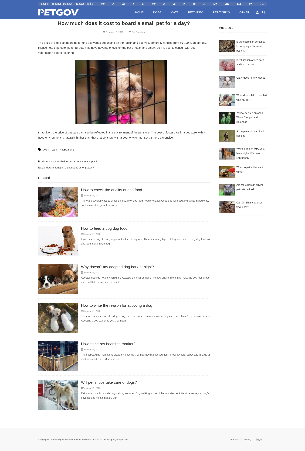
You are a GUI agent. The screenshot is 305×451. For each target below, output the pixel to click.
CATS (175, 12)
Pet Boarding (67, 149)
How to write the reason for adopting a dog (116, 305)
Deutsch (67, 3)
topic (54, 149)
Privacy (247, 439)
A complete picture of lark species (250, 133)
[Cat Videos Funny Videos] (227, 82)
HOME (139, 12)
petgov (54, 439)
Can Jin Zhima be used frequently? (249, 204)
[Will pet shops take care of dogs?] (58, 395)
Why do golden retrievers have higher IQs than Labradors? (250, 153)
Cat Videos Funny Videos (250, 77)
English (45, 3)
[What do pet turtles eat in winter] (227, 172)
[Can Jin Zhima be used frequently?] (227, 207)
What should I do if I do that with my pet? (251, 97)
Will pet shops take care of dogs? (109, 382)
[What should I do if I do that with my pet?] (227, 100)
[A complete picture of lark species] (227, 136)
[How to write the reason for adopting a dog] (58, 318)
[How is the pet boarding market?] (58, 356)
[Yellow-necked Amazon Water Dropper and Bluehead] (227, 118)
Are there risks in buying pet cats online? (250, 187)
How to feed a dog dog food (104, 228)
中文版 (259, 439)
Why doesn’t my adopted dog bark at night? (117, 267)
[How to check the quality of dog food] (58, 202)
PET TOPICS (221, 12)
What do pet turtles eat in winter (250, 169)
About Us (234, 439)
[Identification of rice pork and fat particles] (227, 65)
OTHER (244, 12)
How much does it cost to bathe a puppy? (74, 161)
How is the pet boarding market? (108, 344)
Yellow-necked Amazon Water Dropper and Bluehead (249, 117)
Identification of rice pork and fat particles (250, 62)
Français (80, 3)
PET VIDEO (195, 12)
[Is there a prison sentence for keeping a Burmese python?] (227, 46)
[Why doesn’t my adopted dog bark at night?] (58, 279)
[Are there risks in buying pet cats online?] (227, 190)
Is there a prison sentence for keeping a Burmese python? (250, 46)
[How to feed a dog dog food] (58, 241)
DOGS (157, 12)
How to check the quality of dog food (111, 190)
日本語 (90, 3)
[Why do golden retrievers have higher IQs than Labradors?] (227, 154)
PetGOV (58, 12)
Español (56, 3)
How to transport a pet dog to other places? (70, 167)
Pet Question (138, 32)
